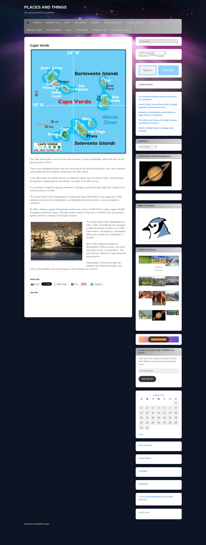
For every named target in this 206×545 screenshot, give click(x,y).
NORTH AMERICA (113, 22)
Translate (160, 56)
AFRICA (37, 22)
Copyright (143, 471)
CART (68, 30)
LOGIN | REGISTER (120, 30)
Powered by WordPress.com (36, 524)
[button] (145, 260)
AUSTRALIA (80, 22)
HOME (27, 22)
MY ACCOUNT (54, 30)
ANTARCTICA (52, 22)
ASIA (66, 22)
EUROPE (95, 22)
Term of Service (145, 445)
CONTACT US (99, 30)
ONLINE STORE (34, 30)
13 (164, 413)
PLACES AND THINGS (45, 7)
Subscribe (168, 70)
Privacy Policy (145, 458)
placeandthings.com (155, 497)
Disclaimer (143, 484)
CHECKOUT (82, 30)
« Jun (141, 434)
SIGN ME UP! (147, 379)
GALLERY (154, 22)
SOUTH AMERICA (136, 22)
